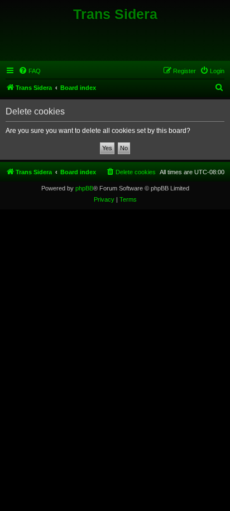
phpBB (84, 188)
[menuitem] (29, 71)
